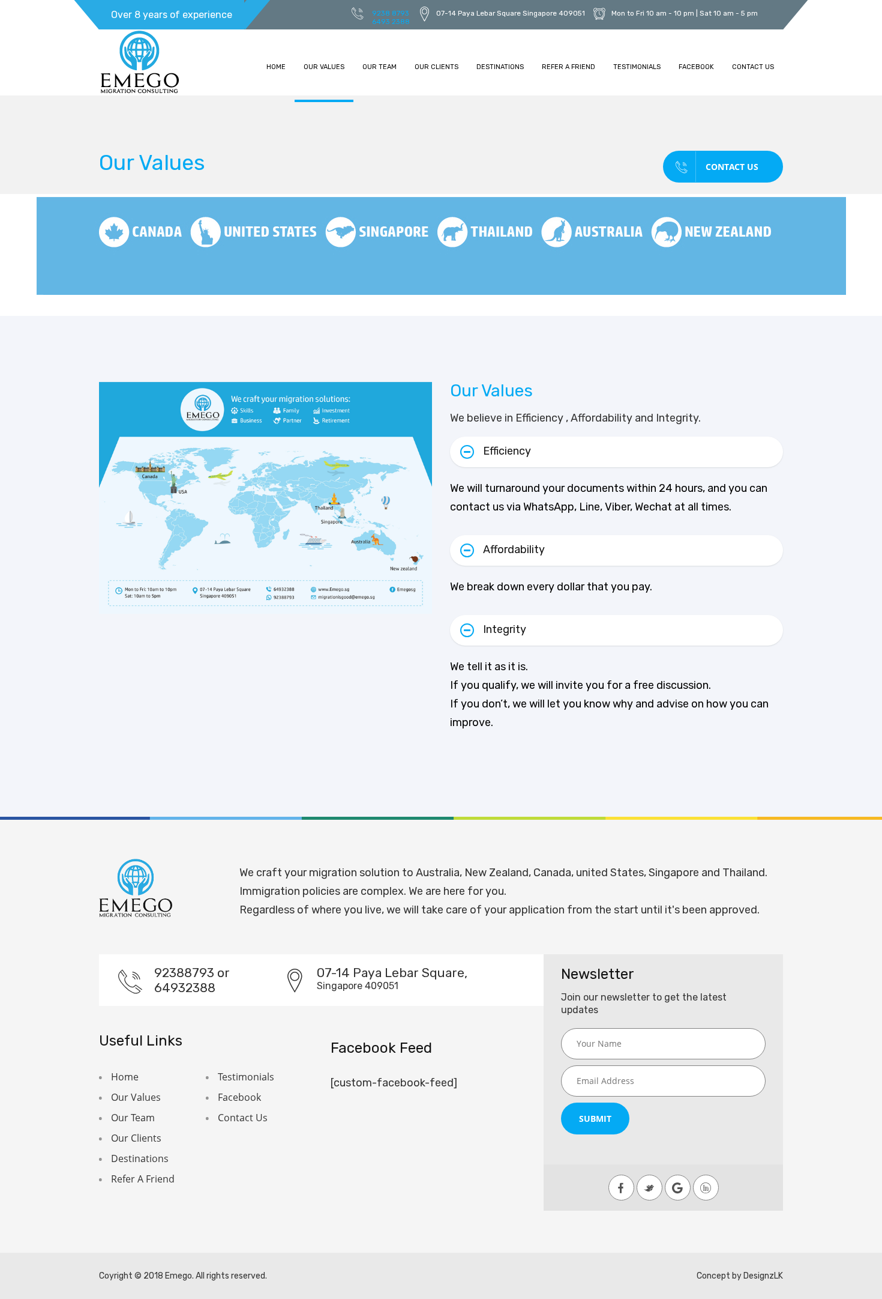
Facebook (696, 67)
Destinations (500, 67)
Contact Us (753, 67)
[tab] (616, 452)
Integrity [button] (504, 629)
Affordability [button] (514, 549)
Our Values (324, 67)
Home (276, 67)
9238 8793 (390, 13)
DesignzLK (763, 1276)
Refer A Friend (568, 67)
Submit (595, 1118)
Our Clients (436, 67)
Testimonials (637, 67)
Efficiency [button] (507, 451)
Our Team (379, 67)
